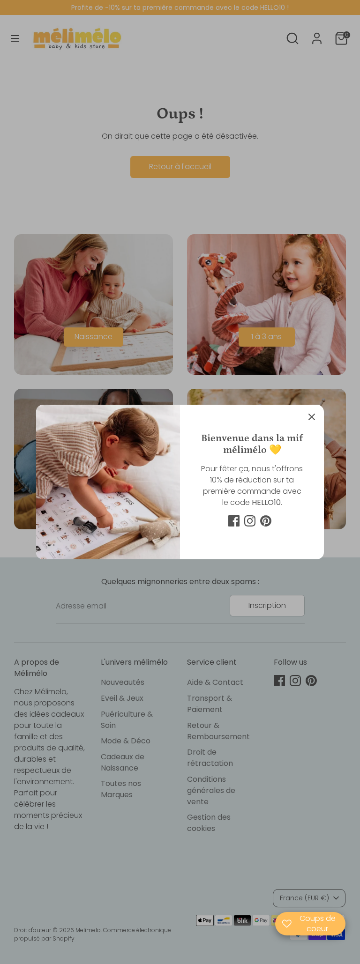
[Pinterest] (265, 520)
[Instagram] (249, 520)
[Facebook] (234, 520)
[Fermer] (311, 417)
